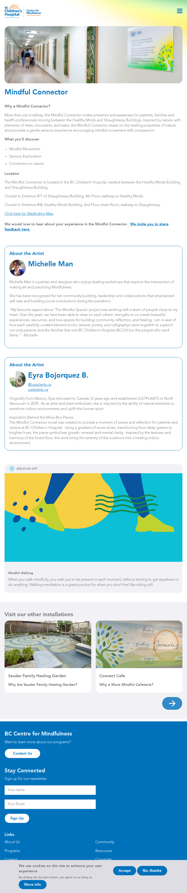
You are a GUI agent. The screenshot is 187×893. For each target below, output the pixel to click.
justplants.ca (38, 390)
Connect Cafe (112, 676)
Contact (11, 860)
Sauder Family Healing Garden (37, 676)
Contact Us (22, 753)
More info (32, 884)
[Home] (23, 11)
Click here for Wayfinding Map (29, 214)
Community (104, 842)
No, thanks (152, 871)
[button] (172, 703)
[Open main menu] (179, 11)
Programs (12, 851)
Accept (125, 870)
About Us (12, 842)
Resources (103, 851)
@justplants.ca (39, 385)
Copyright (103, 860)
